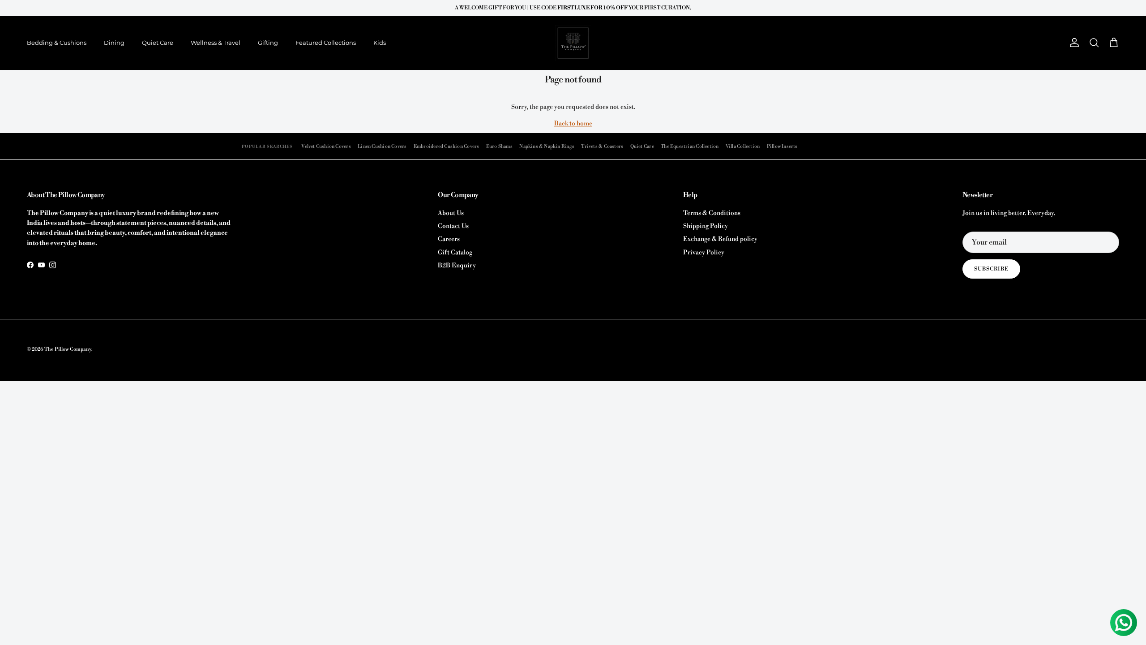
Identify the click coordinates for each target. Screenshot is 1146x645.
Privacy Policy (703, 253)
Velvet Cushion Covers (326, 146)
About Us (451, 213)
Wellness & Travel (215, 42)
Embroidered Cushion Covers (446, 146)
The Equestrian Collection (689, 146)
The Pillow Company (67, 349)
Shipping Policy (705, 226)
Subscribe (991, 269)
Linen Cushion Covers (382, 146)
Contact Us (453, 226)
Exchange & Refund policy (720, 239)
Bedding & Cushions (56, 42)
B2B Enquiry (457, 266)
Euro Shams (499, 146)
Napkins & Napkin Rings (546, 146)
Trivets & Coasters (602, 146)
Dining (114, 42)
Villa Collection (743, 146)
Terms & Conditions (711, 213)
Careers (449, 239)
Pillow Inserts (782, 146)
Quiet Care (157, 42)
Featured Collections (325, 42)
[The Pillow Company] (573, 43)
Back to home (573, 124)
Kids (379, 42)
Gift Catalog (455, 253)
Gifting (268, 42)
